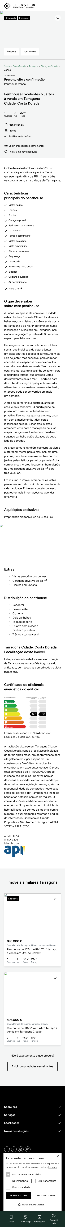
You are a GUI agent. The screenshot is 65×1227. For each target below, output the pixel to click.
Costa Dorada (19, 66)
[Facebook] (7, 1149)
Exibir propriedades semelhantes (27, 145)
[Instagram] (21, 1149)
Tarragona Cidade (49, 66)
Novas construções (16, 1131)
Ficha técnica (16, 124)
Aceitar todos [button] (18, 1195)
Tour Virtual (30, 51)
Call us (11, 1221)
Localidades (11, 1123)
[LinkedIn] (14, 1149)
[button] (55, 915)
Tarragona (33, 66)
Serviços (9, 1115)
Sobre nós (10, 1107)
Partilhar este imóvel (20, 136)
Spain (7, 66)
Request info (54, 1221)
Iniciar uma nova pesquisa (23, 151)
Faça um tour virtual (32, 548)
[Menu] (59, 6)
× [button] (57, 1156)
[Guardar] (58, 18)
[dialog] (32, 1182)
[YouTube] (28, 1149)
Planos (12, 130)
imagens (11, 51)
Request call (39, 1221)
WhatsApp (25, 1221)
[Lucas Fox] (19, 6)
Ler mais (52, 1167)
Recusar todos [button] (46, 1195)
